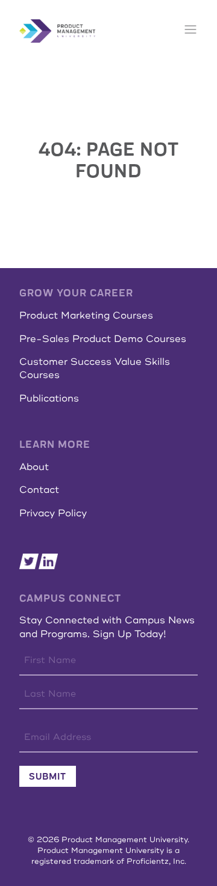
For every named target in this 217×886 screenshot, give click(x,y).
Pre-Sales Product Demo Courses (102, 339)
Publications (49, 399)
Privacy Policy (53, 513)
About (34, 467)
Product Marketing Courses (86, 316)
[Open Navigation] (190, 30)
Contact (39, 490)
